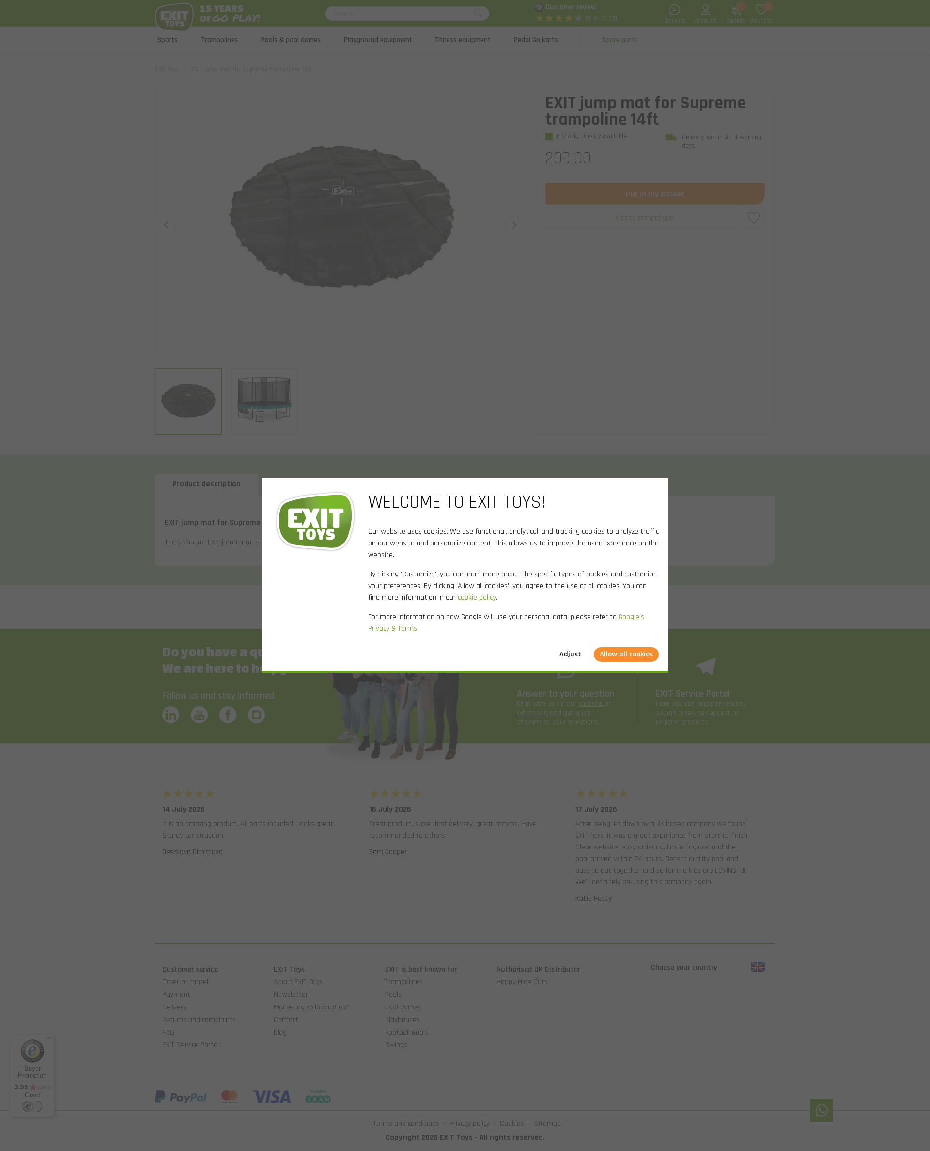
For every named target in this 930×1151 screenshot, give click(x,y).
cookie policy (477, 597)
